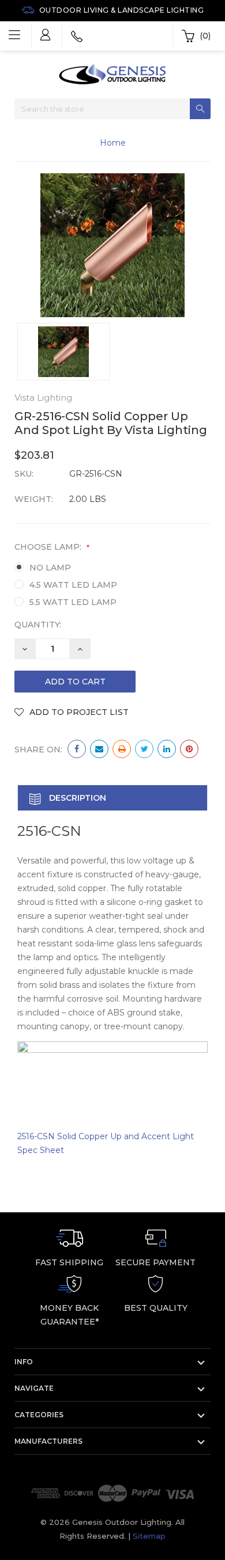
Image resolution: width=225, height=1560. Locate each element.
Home (113, 143)
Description (76, 798)
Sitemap (149, 1535)
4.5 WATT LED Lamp (73, 585)
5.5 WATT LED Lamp (73, 602)
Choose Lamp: (51, 547)
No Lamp (50, 567)
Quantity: (37, 624)
